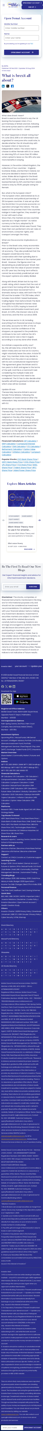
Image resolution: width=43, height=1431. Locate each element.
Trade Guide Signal (21, 809)
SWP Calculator (9, 443)
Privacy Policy (35, 914)
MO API (32, 809)
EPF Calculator (30, 788)
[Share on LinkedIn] (3, 86)
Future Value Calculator (10, 791)
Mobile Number (11, 24)
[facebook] (2, 687)
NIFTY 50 (4, 764)
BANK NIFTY (23, 764)
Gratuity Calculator (29, 791)
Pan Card (9, 890)
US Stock (37, 866)
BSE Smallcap (34, 764)
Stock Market (18, 863)
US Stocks (37, 740)
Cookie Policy (32, 899)
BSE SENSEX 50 (22, 770)
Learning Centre (23, 839)
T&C (31, 44)
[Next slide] (39, 520)
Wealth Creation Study (10, 905)
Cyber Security (7, 917)
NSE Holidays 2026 (8, 878)
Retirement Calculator (12, 449)
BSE (2, 896)
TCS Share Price (24, 465)
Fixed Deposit (26, 746)
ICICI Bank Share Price (27, 459)
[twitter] (6, 687)
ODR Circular (23, 914)
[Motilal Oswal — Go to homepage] (11, 5)
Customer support (34, 857)
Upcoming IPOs (7, 737)
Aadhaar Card (19, 890)
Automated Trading (29, 872)
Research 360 (6, 809)
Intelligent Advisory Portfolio (21, 740)
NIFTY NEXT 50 (17, 767)
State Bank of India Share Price (13, 821)
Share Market (6, 755)
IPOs (19, 866)
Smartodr (6, 914)
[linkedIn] (13, 687)
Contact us (5, 857)
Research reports (8, 839)
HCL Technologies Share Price (23, 827)
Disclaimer (21, 899)
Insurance (37, 749)
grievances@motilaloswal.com (13, 1136)
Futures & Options (8, 866)
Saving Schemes (33, 890)
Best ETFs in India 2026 (32, 884)
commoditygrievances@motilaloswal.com (17, 1201)
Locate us (21, 857)
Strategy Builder (7, 812)
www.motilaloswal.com (10, 1414)
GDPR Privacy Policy (23, 911)
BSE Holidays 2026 (24, 878)
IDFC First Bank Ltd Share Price (18, 824)
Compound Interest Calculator (13, 779)
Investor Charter (7, 911)
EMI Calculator (19, 446)
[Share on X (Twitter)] (7, 86)
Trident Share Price (22, 467)
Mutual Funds (20, 737)
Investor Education (8, 902)
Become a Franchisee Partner (29, 848)
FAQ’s (14, 857)
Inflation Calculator (21, 452)
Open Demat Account (20, 52)
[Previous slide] (4, 520)
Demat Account (31, 863)
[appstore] (22, 696)
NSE (6, 896)
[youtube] (10, 687)
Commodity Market (21, 755)
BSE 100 (12, 770)
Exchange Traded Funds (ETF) (19, 749)
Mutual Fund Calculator (20, 785)
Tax (2, 890)
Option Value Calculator (20, 800)
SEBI (10, 896)
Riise (38, 809)
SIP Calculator (30, 441)
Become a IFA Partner (10, 851)
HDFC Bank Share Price (12, 462)
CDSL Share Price (31, 462)
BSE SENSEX (13, 764)
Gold (14, 869)
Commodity (25, 869)
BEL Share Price (17, 833)
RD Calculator (31, 776)
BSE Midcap (5, 767)
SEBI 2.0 (14, 914)
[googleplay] (22, 701)
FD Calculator (33, 446)
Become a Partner (8, 848)
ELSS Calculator (17, 794)
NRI (18, 869)
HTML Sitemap (20, 917)
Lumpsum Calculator (19, 782)
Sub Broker (6, 869)
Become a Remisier (28, 851)
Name (7, 34)
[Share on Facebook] (12, 86)
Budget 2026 (6, 863)
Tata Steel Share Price (29, 818)
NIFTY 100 (4, 770)
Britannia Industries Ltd (10, 830)
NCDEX (16, 896)
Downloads (37, 911)
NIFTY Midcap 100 (30, 767)
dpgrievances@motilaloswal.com (14, 1139)
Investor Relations (9, 899)
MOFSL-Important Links (29, 896)
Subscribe (33, 587)
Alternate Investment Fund (12, 743)
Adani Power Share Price (24, 470)
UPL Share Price (9, 465)
